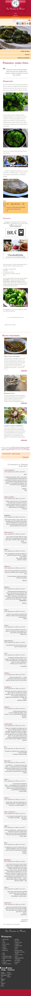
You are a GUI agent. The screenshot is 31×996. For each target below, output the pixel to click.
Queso (16, 956)
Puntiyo (6, 673)
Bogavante (25, 457)
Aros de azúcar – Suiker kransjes (11, 453)
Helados (4, 947)
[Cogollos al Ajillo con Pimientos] (15, 415)
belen (6, 779)
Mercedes (7, 761)
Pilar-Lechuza (8, 532)
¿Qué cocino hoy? (15, 17)
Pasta (4, 954)
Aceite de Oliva (25, 51)
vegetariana (8, 449)
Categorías (15, 15)
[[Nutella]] (7, 860)
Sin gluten (5, 962)
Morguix (6, 707)
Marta (6, 549)
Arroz (4, 940)
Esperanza (7, 903)
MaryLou (7, 566)
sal (7, 210)
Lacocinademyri (9, 470)
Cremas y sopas (18, 942)
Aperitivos (17, 939)
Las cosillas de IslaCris (3, 979)
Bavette (2, 985)
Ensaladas (17, 944)
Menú (4, 953)
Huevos (27, 54)
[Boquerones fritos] (15, 383)
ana (5, 653)
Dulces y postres (6, 944)
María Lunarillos (9, 497)
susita (6, 625)
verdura (12, 449)
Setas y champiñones (7, 960)
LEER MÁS (24, 370)
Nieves (6, 798)
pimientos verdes (10, 207)
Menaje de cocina (18, 950)
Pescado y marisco (19, 954)
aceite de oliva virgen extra (13, 209)
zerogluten (7, 687)
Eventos (4, 945)
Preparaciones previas (7, 956)
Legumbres (5, 948)
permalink (28, 449)
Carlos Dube (8, 724)
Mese (6, 610)
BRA (12, 225)
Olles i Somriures (9, 812)
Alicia (6, 887)
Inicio (15, 13)
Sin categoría (17, 960)
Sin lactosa (17, 962)
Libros (16, 948)
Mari (5, 843)
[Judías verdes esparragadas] (15, 346)
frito (28, 448)
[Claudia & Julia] (15, 258)
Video (16, 963)
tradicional (3, 449)
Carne (4, 942)
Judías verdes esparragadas (12, 356)
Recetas (9, 972)
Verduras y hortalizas (23, 57)
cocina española (23, 448)
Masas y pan (5, 950)
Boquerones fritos (9, 393)
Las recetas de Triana (3, 983)
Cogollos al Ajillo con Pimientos (13, 425)
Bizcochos (17, 940)
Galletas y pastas (18, 945)
